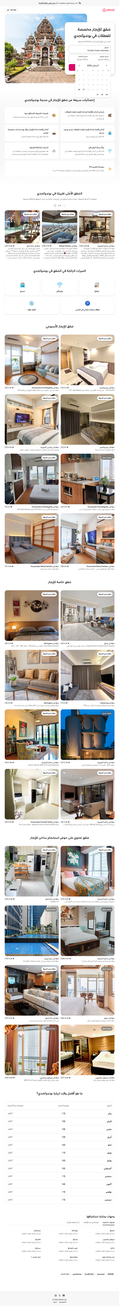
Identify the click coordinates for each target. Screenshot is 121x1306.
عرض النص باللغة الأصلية (47, 3)
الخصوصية (62, 1302)
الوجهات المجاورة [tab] (109, 1222)
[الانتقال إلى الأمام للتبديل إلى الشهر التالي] (79, 65)
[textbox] (100, 59)
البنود (55, 1302)
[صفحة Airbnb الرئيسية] (108, 10)
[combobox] (90, 50)
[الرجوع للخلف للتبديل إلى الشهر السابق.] (106, 65)
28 (79, 89)
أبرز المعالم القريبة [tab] (73, 1222)
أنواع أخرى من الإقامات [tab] (91, 1222)
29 (107, 94)
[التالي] (55, 205)
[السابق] (64, 205)
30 (102, 94)
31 (97, 94)
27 (84, 89)
